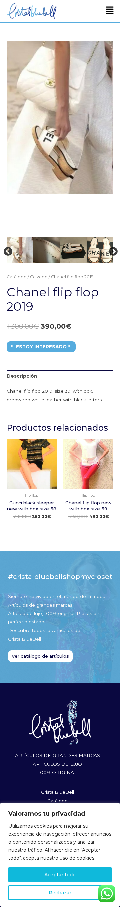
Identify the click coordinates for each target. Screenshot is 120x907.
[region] (60, 855)
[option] (60, 82)
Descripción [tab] (22, 376)
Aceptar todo (60, 875)
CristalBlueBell (57, 792)
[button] (110, 11)
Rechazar (60, 893)
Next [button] (111, 250)
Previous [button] (6, 250)
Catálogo (17, 276)
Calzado (39, 276)
